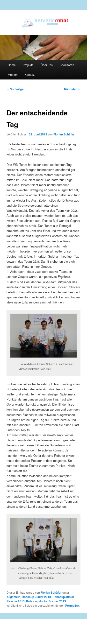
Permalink (72, 605)
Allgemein (13, 597)
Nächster (72, 89)
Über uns (47, 65)
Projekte (28, 65)
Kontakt (30, 74)
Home (12, 65)
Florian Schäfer (63, 134)
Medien (13, 74)
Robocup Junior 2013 (36, 597)
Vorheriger (16, 89)
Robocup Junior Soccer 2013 (46, 601)
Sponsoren (67, 65)
